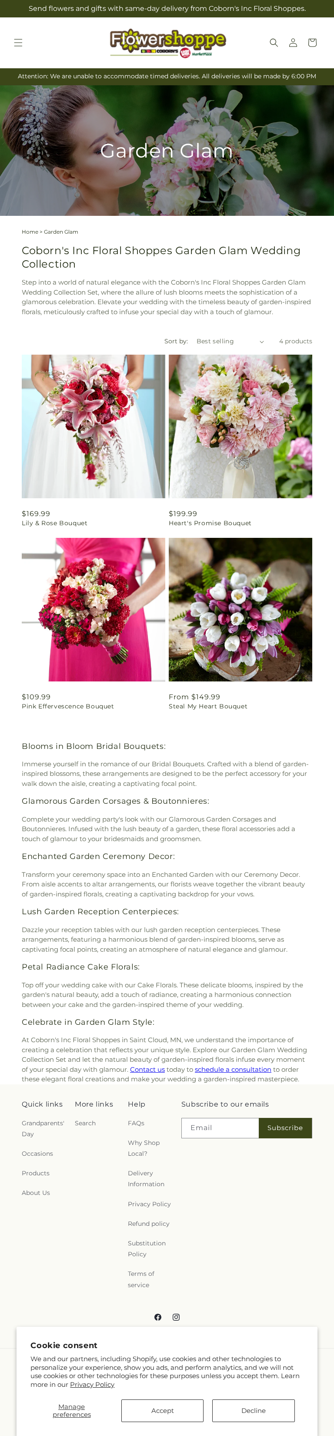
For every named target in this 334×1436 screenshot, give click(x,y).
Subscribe (285, 1128)
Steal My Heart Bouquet (208, 706)
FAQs (136, 1123)
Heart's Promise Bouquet (210, 523)
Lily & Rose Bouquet (54, 523)
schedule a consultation (233, 1069)
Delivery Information (146, 1178)
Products (36, 1173)
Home (30, 231)
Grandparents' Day (43, 1128)
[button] (18, 42)
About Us (36, 1193)
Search (85, 1123)
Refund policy (149, 1224)
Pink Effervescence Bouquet (68, 706)
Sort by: (176, 341)
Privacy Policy (92, 1384)
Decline (253, 1410)
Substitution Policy (147, 1248)
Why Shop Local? (144, 1148)
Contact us (147, 1069)
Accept (162, 1410)
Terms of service (141, 1279)
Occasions (37, 1154)
